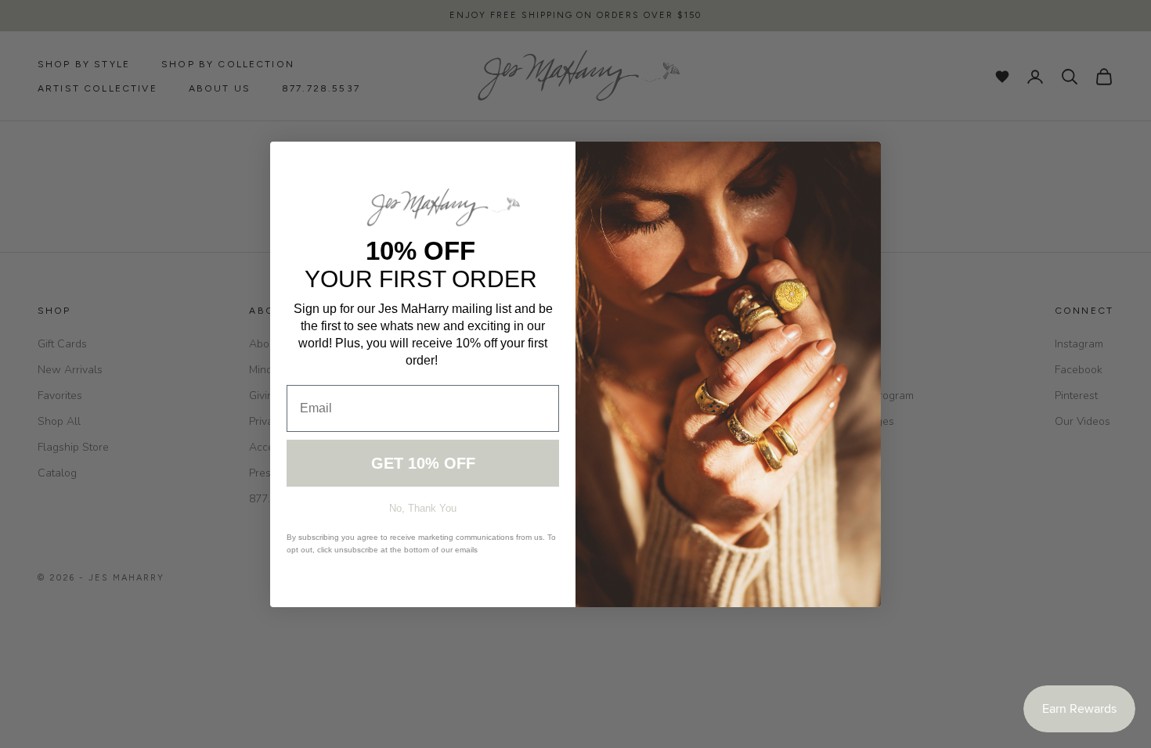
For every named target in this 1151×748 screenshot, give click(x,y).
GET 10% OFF (423, 463)
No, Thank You (422, 508)
